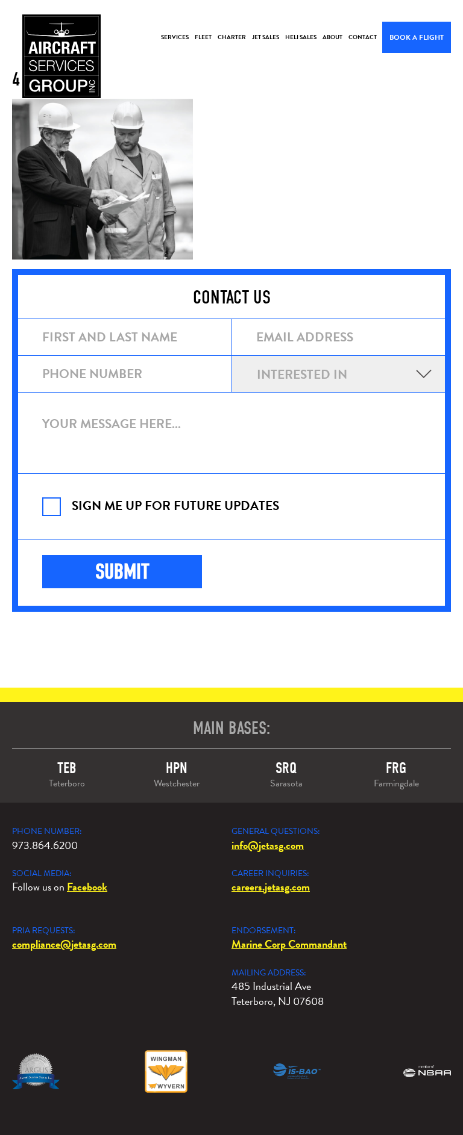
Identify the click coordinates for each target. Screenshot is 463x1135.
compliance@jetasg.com (64, 944)
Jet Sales (265, 37)
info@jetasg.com (268, 845)
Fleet (203, 37)
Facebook (87, 886)
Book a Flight (416, 37)
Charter (232, 37)
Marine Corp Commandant (289, 944)
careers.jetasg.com (271, 886)
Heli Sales (301, 37)
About (332, 37)
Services (175, 37)
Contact (362, 37)
